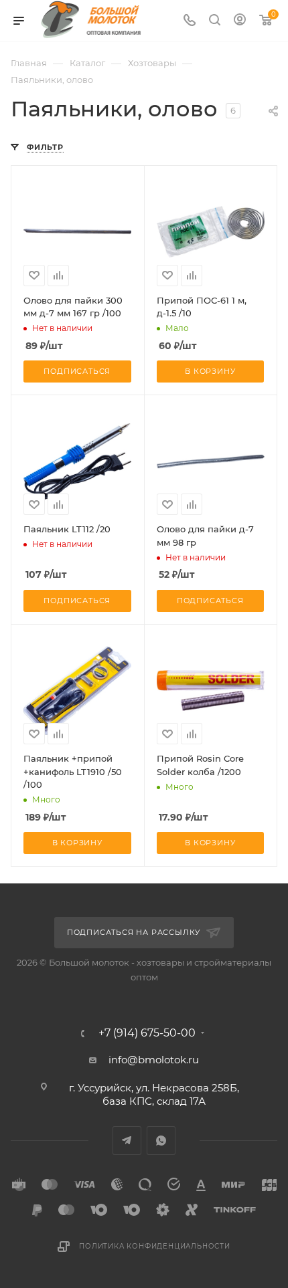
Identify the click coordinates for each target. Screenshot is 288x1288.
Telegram (127, 1140)
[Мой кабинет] (240, 21)
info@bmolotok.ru (154, 1059)
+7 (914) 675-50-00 (147, 1033)
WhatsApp (161, 1140)
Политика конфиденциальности (154, 1246)
